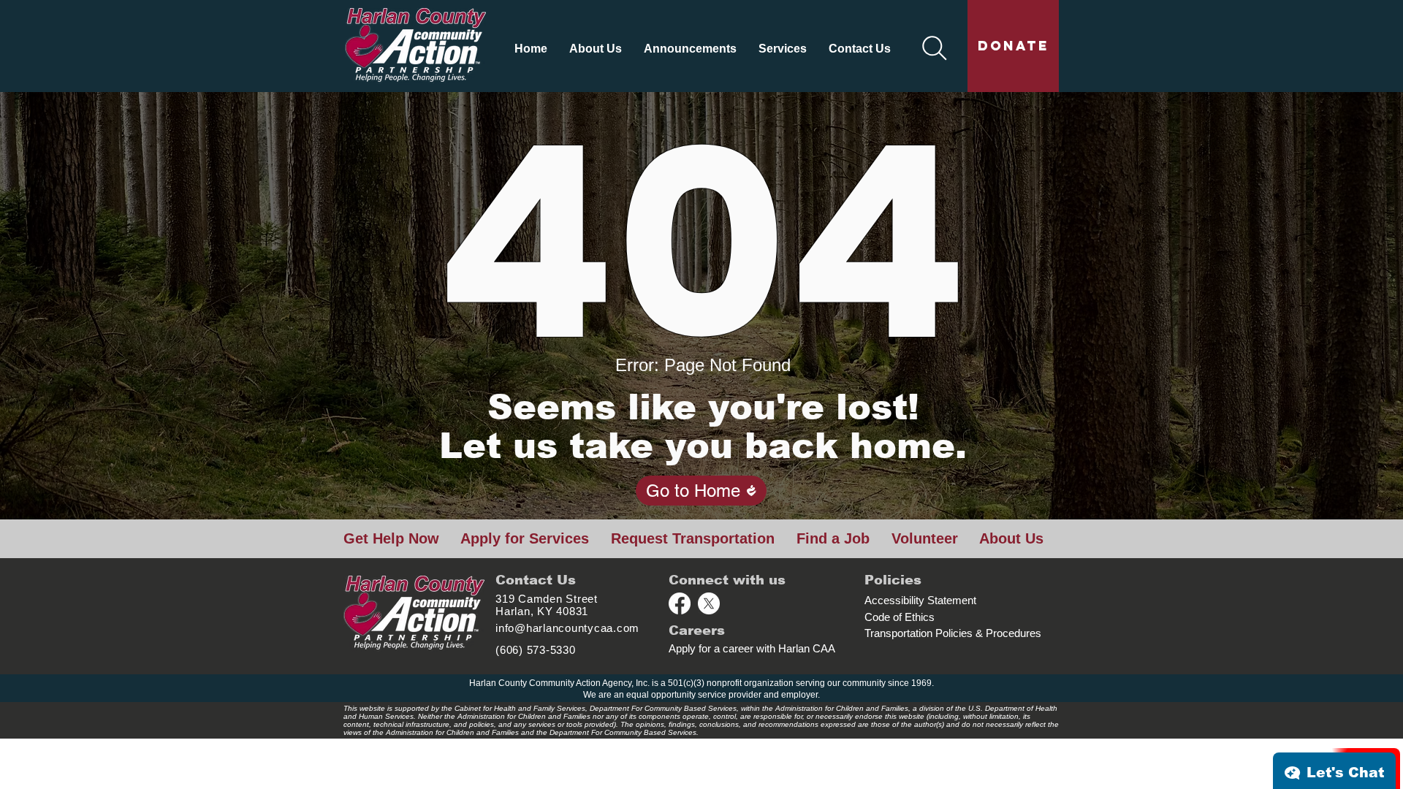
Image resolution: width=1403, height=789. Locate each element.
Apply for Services (524, 538)
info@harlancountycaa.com (567, 628)
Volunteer (924, 538)
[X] (709, 603)
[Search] (934, 48)
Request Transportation (693, 538)
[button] (595, 48)
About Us (1011, 538)
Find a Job (833, 538)
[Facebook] (680, 603)
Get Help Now (391, 538)
